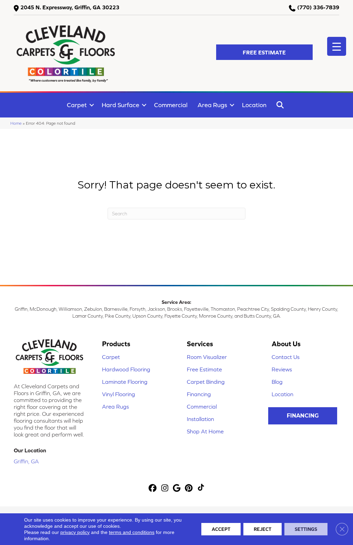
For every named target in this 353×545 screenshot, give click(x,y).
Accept (221, 529)
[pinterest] (189, 488)
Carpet (77, 105)
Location (254, 105)
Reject (262, 529)
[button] (264, 52)
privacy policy (75, 532)
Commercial (171, 105)
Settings (306, 529)
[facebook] (153, 488)
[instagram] (165, 488)
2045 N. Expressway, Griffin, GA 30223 (69, 7)
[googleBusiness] (177, 488)
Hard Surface (120, 105)
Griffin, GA (26, 461)
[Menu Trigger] (336, 46)
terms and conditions (131, 532)
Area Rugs (212, 105)
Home (16, 123)
